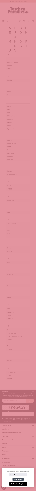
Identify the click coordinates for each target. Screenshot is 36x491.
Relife (9, 297)
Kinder (4, 454)
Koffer (4, 447)
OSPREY (10, 274)
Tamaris (9, 330)
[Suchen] (20, 21)
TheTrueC (10, 339)
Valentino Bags (11, 372)
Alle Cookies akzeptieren (18, 484)
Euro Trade (10, 150)
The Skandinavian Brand (14, 336)
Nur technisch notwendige (18, 475)
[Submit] (30, 401)
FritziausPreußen (12, 174)
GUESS (9, 189)
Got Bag (9, 186)
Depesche (10, 119)
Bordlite (9, 80)
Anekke (9, 65)
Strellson (9, 318)
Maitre (9, 248)
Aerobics (9, 59)
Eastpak (9, 140)
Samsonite (10, 312)
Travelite (9, 349)
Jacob (9, 227)
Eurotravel (10, 159)
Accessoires (6, 458)
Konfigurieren (18, 479)
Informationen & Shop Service (11, 432)
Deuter (9, 125)
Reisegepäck (6, 451)
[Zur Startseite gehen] (18, 11)
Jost (8, 236)
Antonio (9, 68)
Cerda (9, 91)
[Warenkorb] (33, 21)
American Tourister (12, 62)
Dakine (9, 106)
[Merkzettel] (24, 21)
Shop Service (6, 436)
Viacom (9, 378)
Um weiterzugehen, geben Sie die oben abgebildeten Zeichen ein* (18, 411)
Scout (9, 315)
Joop (8, 233)
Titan (8, 346)
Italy (8, 212)
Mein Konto (5, 429)
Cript (8, 95)
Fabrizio (9, 171)
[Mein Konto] (28, 21)
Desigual (9, 122)
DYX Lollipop (11, 116)
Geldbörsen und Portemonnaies (12, 440)
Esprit (9, 146)
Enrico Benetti (11, 143)
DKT (8, 109)
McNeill (9, 251)
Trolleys (4, 443)
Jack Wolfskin (11, 223)
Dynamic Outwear (12, 129)
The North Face (11, 333)
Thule (9, 343)
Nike (8, 263)
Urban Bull (10, 361)
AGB (14, 419)
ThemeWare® (18, 488)
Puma (9, 286)
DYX (8, 113)
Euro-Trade (10, 153)
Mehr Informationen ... (25, 471)
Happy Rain (10, 200)
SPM (8, 309)
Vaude (9, 375)
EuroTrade (10, 156)
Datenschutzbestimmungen (16, 418)
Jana (8, 230)
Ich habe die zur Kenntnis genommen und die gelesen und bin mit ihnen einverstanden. (17, 420)
